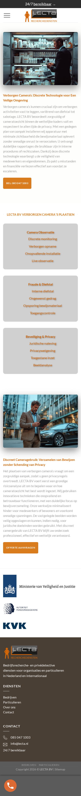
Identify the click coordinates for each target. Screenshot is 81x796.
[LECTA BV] (40, 15)
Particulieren (12, 702)
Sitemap (60, 769)
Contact (8, 712)
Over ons (9, 707)
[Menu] (7, 15)
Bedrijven (9, 697)
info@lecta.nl (19, 743)
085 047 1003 (21, 737)
